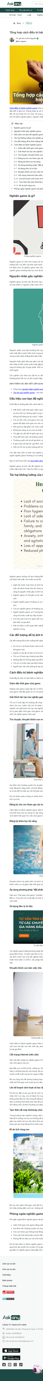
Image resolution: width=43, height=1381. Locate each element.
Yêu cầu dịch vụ (25, 10)
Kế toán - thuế (15, 15)
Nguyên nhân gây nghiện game (27, 131)
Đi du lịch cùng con (27, 185)
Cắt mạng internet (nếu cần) (30, 175)
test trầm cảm (36, 461)
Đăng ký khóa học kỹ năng (29, 161)
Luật (29, 15)
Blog (19, 23)
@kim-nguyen (21, 41)
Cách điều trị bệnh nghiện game (23, 108)
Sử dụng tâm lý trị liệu (27, 168)
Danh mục (10, 10)
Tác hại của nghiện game (24, 392)
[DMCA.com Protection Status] (8, 1299)
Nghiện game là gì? (22, 128)
